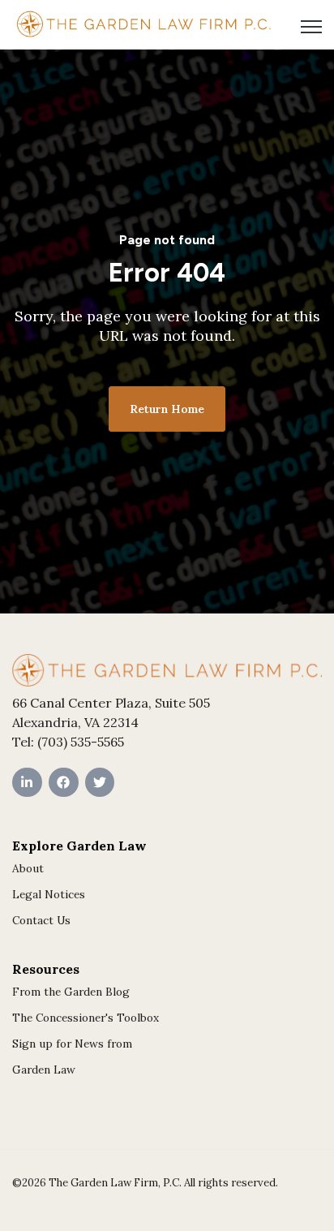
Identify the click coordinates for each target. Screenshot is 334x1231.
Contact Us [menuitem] (41, 920)
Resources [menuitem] (45, 969)
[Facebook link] (64, 783)
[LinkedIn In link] (27, 783)
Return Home (167, 409)
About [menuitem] (28, 868)
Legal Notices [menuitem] (48, 894)
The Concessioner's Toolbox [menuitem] (85, 1017)
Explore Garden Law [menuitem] (79, 845)
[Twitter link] (100, 783)
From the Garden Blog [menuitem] (71, 991)
